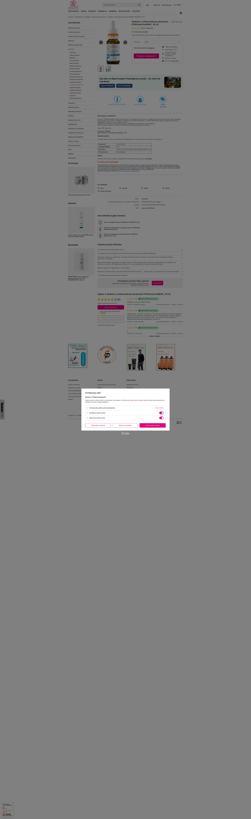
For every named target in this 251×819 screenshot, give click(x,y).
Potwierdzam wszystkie (152, 425)
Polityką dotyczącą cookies (130, 400)
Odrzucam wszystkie (125, 425)
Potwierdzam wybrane (98, 425)
